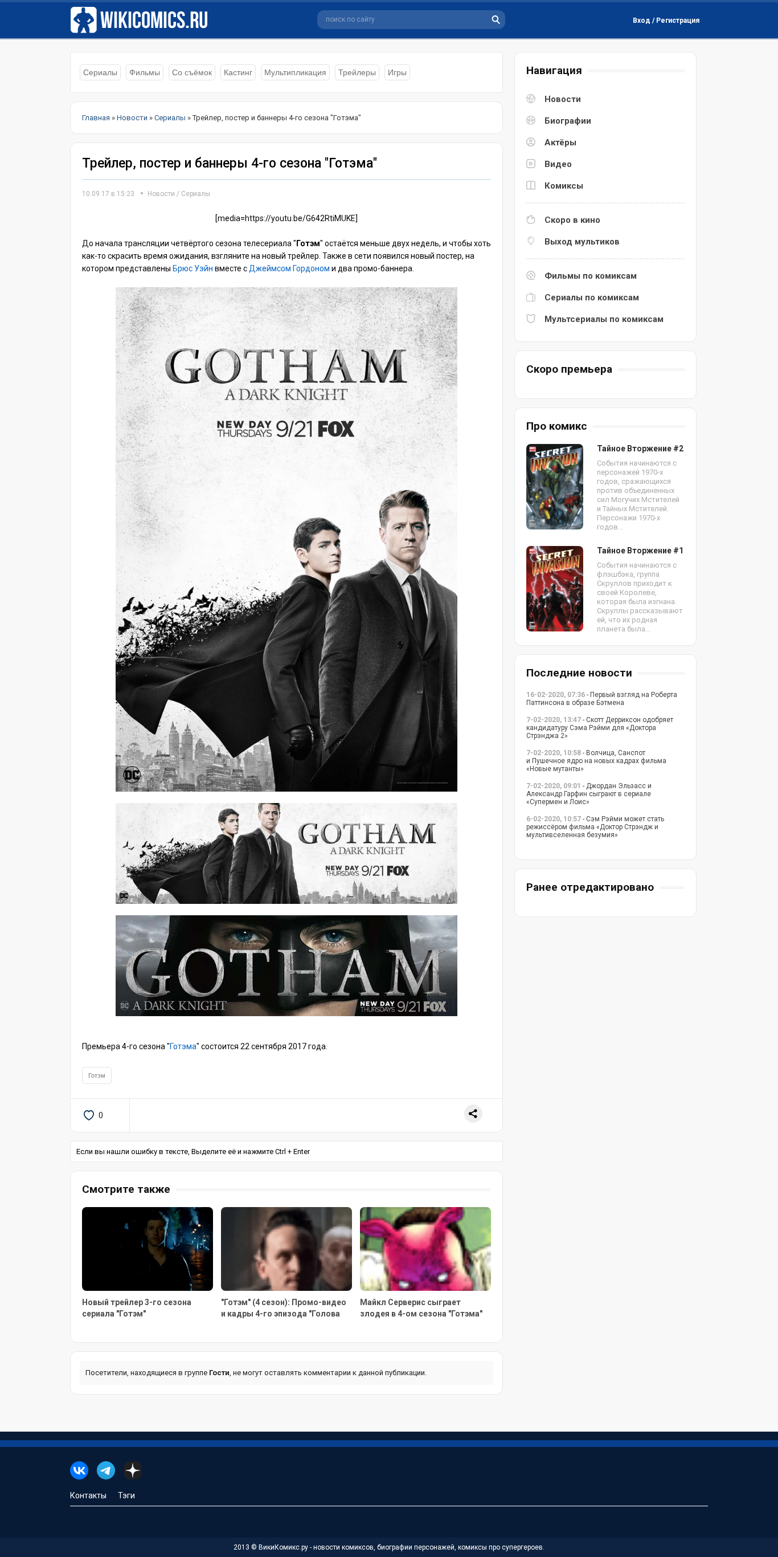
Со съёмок (192, 72)
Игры (397, 72)
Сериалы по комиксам (591, 297)
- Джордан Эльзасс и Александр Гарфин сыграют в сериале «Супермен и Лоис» (589, 794)
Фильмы (144, 72)
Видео (558, 164)
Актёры (560, 142)
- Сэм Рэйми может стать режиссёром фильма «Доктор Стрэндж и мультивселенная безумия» (595, 827)
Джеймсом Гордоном (289, 268)
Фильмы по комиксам (590, 276)
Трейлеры (357, 72)
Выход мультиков (582, 242)
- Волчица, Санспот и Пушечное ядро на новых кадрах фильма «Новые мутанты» (596, 761)
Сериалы (100, 72)
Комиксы (563, 186)
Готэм (96, 1075)
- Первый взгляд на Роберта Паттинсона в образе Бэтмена (601, 699)
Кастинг (238, 72)
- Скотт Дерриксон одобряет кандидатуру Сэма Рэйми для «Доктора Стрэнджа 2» (599, 728)
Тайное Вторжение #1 (640, 550)
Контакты (88, 1495)
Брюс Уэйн (193, 268)
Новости (161, 194)
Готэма (183, 1046)
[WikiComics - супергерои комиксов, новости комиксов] (141, 20)
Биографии (567, 121)
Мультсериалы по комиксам (604, 319)
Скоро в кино (572, 220)
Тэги (126, 1495)
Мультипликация (295, 72)
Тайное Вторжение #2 (640, 448)
